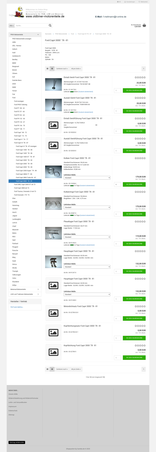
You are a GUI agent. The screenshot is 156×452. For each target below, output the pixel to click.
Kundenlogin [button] (130, 2)
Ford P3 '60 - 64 (19, 115)
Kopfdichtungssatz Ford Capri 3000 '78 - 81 (82, 326)
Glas (13, 198)
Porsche (15, 250)
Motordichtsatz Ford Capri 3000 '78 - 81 (81, 306)
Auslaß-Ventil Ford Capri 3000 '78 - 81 (80, 98)
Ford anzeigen (19, 101)
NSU (13, 236)
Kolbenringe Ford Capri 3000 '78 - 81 (79, 192)
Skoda (14, 268)
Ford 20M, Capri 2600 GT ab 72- (25, 184)
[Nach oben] (149, 448)
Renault (15, 254)
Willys (14, 285)
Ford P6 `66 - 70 (19, 125)
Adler (14, 42)
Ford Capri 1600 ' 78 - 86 (24, 153)
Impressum (12, 406)
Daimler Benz (16, 80)
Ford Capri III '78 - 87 (21, 143)
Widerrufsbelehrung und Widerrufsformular (23, 398)
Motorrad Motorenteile (18, 289)
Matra (14, 233)
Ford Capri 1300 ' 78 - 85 (24, 150)
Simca (14, 264)
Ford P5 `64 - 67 (19, 122)
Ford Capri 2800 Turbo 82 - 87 (26, 177)
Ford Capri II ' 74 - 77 (21, 139)
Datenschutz (13, 411)
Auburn (14, 49)
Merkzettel (143, 2)
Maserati (15, 230)
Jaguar (14, 216)
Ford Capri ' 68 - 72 (20, 132)
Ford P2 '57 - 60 (19, 111)
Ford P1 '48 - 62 (19, 108)
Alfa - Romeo (16, 46)
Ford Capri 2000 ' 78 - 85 (24, 164)
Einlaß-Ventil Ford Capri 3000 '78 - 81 (80, 77)
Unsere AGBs (13, 394)
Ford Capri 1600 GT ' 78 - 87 (25, 157)
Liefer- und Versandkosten (18, 402)
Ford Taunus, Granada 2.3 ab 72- (25, 191)
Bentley (14, 59)
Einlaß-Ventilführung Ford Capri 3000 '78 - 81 (83, 118)
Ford (13, 98)
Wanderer (15, 282)
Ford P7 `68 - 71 (19, 129)
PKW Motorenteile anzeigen (21, 39)
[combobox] (62, 68)
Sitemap (11, 415)
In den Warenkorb (134, 90)
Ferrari (14, 91)
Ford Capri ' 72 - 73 (20, 136)
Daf (13, 77)
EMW (14, 87)
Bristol (14, 70)
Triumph (15, 271)
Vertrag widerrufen (17, 442)
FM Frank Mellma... (17, 307)
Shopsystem (70, 449)
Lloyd (14, 226)
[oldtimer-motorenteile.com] (78, 12)
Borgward (15, 66)
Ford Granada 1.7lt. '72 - (22, 195)
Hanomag (15, 205)
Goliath (14, 202)
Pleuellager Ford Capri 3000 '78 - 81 (79, 221)
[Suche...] (50, 25)
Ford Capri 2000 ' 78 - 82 (24, 160)
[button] (119, 2)
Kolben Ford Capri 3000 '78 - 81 (77, 158)
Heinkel (15, 209)
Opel (13, 240)
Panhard (15, 243)
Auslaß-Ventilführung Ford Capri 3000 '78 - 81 (83, 138)
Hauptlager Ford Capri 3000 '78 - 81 (79, 251)
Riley (14, 257)
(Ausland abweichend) (85, 91)
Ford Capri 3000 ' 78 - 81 (24, 181)
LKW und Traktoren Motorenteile (21, 294)
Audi (13, 52)
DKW (14, 84)
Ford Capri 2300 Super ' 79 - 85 (26, 170)
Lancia (14, 223)
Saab (14, 261)
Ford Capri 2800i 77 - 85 (24, 174)
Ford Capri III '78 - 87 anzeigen (26, 146)
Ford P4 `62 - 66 (19, 118)
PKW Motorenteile (16, 34)
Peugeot (15, 247)
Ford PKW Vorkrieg (20, 104)
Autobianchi (16, 56)
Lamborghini (16, 219)
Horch (14, 212)
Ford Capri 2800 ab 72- (21, 188)
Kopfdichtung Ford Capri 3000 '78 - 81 (80, 345)
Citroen (14, 73)
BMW (14, 63)
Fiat (13, 94)
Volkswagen (16, 275)
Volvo (14, 278)
